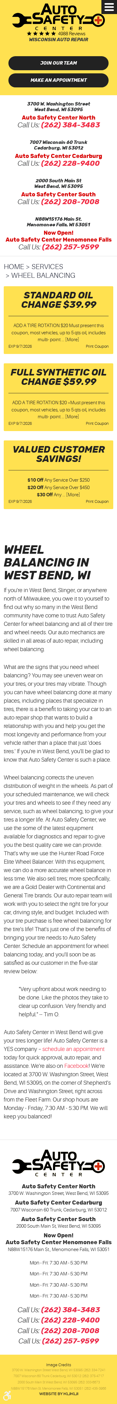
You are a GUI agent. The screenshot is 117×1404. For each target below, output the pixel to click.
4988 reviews (71, 34)
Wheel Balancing (43, 275)
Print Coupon (97, 346)
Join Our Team (58, 63)
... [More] (70, 339)
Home (14, 267)
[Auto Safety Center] (58, 16)
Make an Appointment (59, 80)
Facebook (76, 1066)
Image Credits (58, 1364)
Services (47, 267)
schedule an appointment (73, 1049)
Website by (59, 1394)
